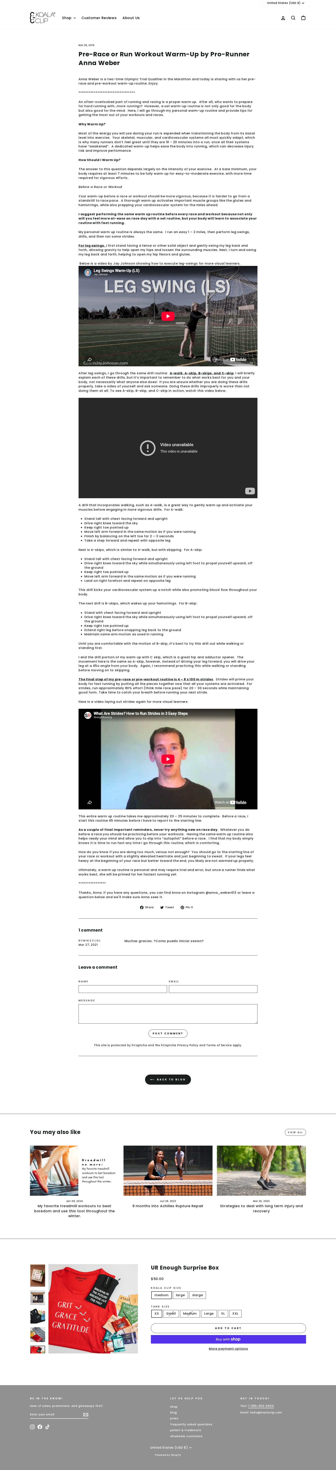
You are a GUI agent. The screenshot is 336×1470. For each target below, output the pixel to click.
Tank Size (160, 1306)
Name (83, 981)
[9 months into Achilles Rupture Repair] (168, 1171)
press (174, 1418)
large (180, 1295)
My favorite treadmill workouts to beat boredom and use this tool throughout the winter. (74, 1211)
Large (209, 1313)
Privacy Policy (187, 1045)
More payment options (228, 1349)
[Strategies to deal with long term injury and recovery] (261, 1171)
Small (171, 1313)
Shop (67, 17)
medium (162, 1295)
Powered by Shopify (168, 1455)
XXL (235, 1313)
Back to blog (171, 1079)
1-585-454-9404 (261, 1406)
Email (174, 981)
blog (173, 1412)
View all (295, 1132)
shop (174, 1407)
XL (223, 1313)
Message (87, 1000)
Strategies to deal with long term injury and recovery (261, 1208)
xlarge (197, 1295)
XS (157, 1313)
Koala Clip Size (166, 1288)
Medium (190, 1313)
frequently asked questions (191, 1424)
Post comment (168, 1033)
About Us (131, 17)
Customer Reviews (99, 17)
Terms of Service (219, 1045)
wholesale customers (186, 1436)
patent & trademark (185, 1430)
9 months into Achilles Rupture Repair (168, 1206)
